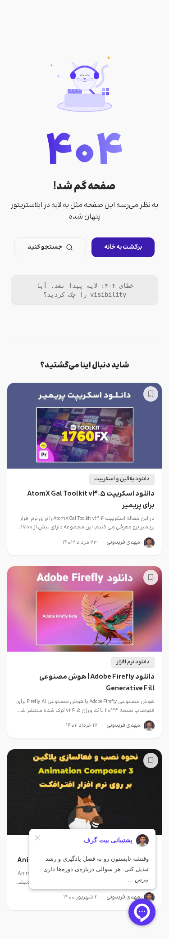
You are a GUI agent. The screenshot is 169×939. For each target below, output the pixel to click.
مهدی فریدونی (123, 542)
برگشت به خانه (123, 247)
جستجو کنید (44, 247)
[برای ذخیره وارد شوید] (150, 393)
